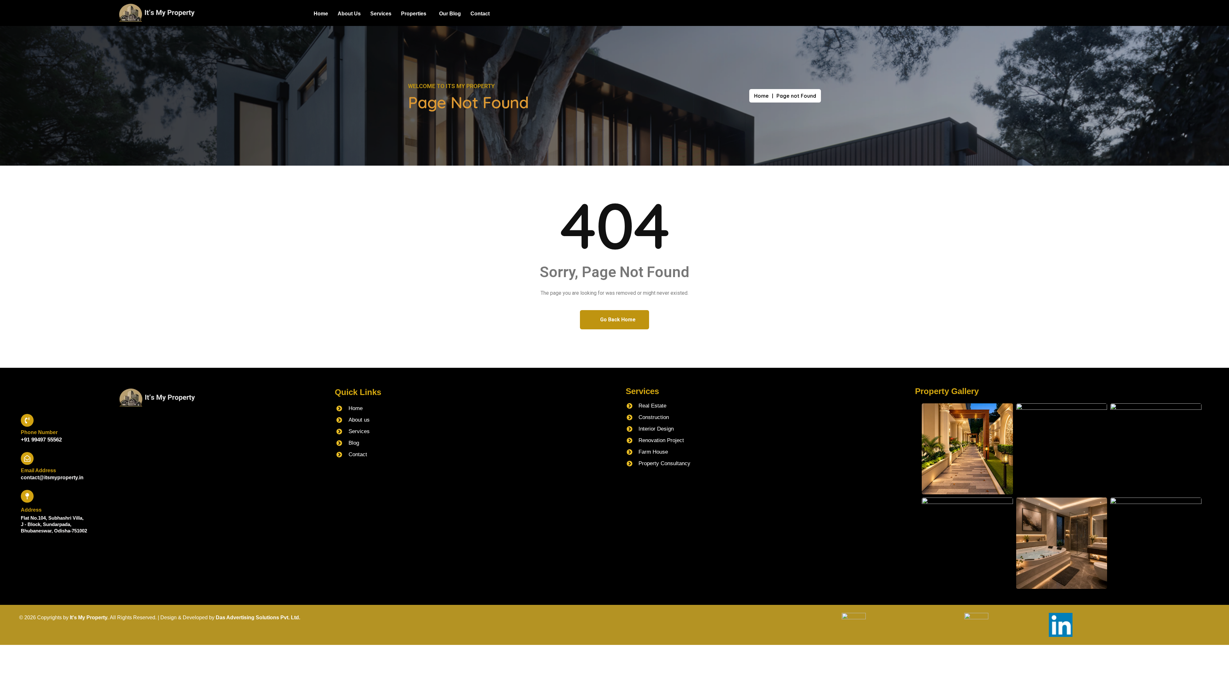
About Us (349, 13)
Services (380, 13)
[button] (415, 13)
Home (321, 13)
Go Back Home (617, 320)
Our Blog (450, 13)
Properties (413, 13)
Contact (480, 13)
